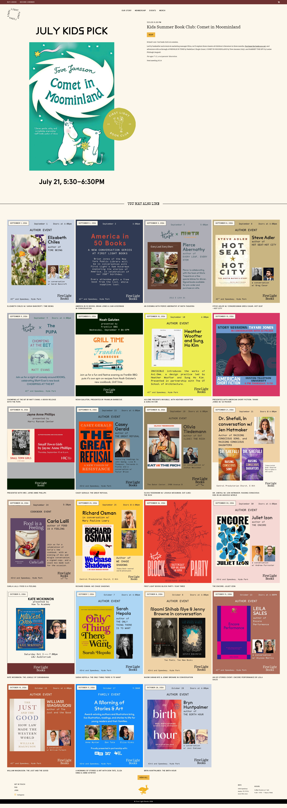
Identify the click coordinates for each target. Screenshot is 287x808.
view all (143, 777)
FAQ (15, 787)
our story (127, 11)
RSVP (151, 35)
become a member (27, 2)
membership (140, 11)
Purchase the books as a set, (255, 46)
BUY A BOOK (12, 2)
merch (162, 11)
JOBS (16, 790)
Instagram (19, 795)
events (152, 11)
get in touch (19, 784)
